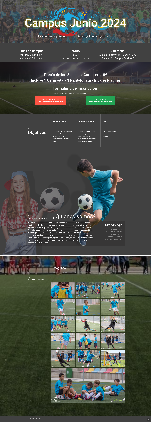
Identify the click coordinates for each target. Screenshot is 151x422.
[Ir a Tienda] (148, 419)
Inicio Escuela (34, 419)
